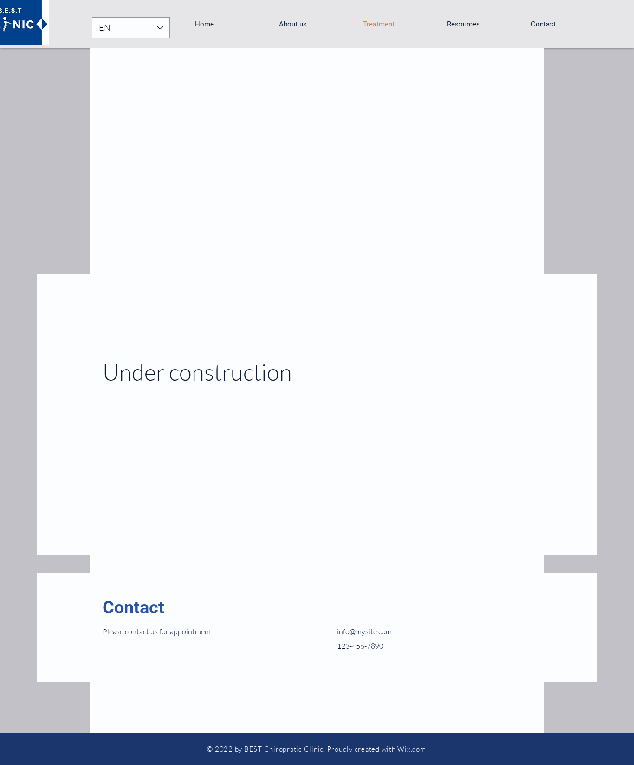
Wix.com (411, 749)
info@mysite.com (364, 631)
